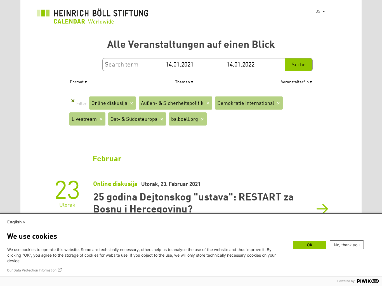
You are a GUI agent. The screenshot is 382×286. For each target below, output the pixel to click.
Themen (182, 82)
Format (77, 82)
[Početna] (92, 17)
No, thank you (347, 244)
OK (309, 244)
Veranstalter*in (295, 82)
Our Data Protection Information (31, 270)
